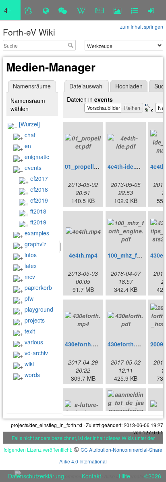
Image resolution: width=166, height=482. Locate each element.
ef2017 (39, 178)
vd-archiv (36, 353)
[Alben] (117, 10)
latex (31, 266)
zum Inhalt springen (141, 26)
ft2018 (38, 211)
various (34, 342)
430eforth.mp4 (84, 344)
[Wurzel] (29, 124)
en (28, 146)
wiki (29, 364)
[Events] (62, 10)
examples (37, 233)
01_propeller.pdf (87, 166)
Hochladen (129, 86)
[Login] (151, 10)
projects (35, 320)
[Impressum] (134, 10)
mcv (30, 276)
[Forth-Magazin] (99, 10)
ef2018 (39, 189)
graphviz (35, 244)
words (32, 375)
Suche (71, 45)
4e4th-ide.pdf (126, 166)
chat (30, 135)
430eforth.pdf (126, 344)
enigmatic (37, 157)
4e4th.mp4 (83, 255)
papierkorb (38, 287)
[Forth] (29, 10)
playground (39, 309)
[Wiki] (81, 10)
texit (30, 331)
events (33, 167)
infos (31, 255)
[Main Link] (10, 10)
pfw (29, 298)
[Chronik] (46, 10)
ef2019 (39, 200)
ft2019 (38, 222)
